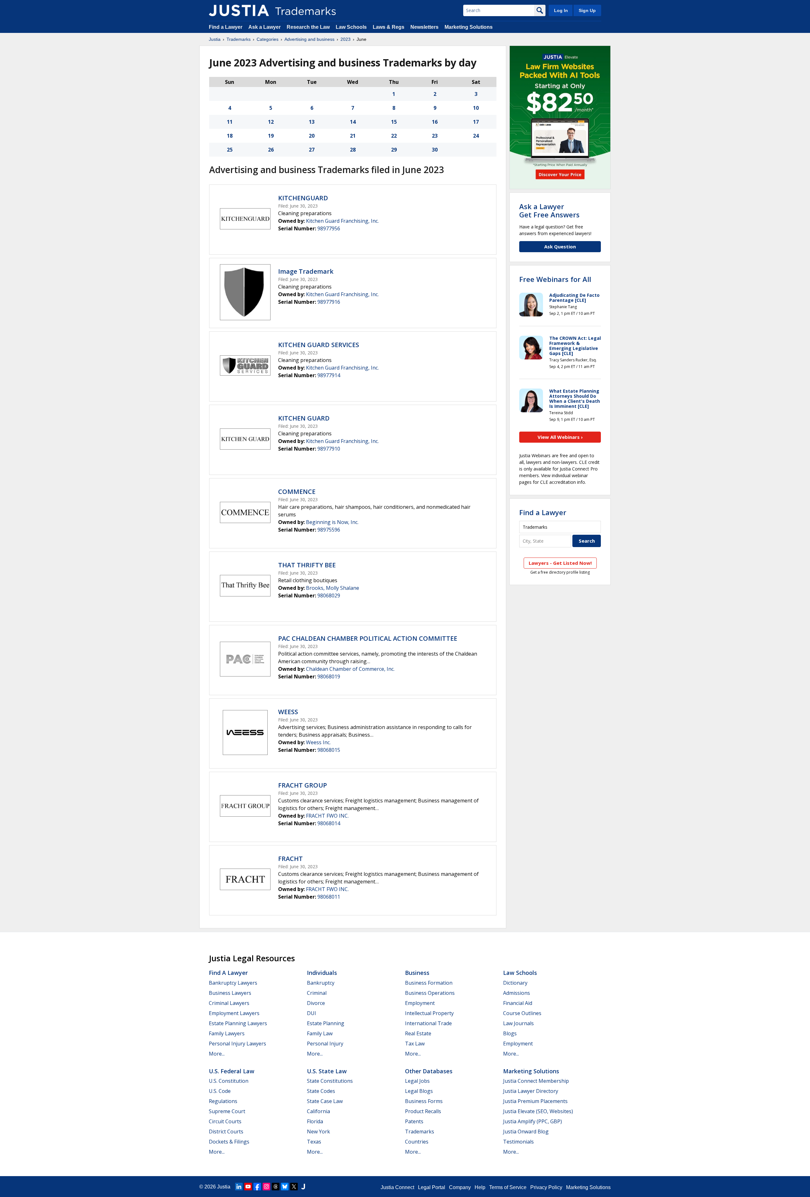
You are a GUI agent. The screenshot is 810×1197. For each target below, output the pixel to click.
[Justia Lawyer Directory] (303, 1186)
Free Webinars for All (555, 279)
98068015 (328, 749)
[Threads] (275, 1186)
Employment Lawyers (234, 1013)
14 (353, 121)
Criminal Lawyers (229, 1003)
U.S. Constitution (228, 1080)
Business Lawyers (230, 992)
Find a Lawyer (225, 27)
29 (394, 149)
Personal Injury (325, 1043)
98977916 (328, 301)
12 (271, 121)
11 (230, 121)
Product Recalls (423, 1111)
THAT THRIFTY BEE (307, 565)
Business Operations (430, 992)
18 (230, 135)
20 (312, 135)
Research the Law (308, 27)
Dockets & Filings (229, 1141)
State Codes (321, 1091)
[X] (294, 1186)
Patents (414, 1121)
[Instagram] (266, 1186)
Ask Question (560, 246)
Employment (420, 1003)
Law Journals (518, 1023)
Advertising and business (309, 39)
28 (353, 149)
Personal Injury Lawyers (237, 1043)
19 (271, 135)
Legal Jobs (417, 1080)
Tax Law (415, 1043)
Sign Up (587, 10)
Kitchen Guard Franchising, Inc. (342, 220)
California (318, 1111)
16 (435, 121)
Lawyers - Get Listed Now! (560, 563)
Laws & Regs (388, 27)
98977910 (328, 448)
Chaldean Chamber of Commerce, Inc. (350, 668)
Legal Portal (431, 1187)
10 (476, 107)
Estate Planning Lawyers (238, 1023)
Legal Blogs (419, 1091)
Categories (267, 39)
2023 (345, 39)
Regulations (223, 1101)
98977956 (328, 228)
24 (476, 135)
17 (476, 121)
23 (435, 135)
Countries (416, 1141)
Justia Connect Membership (536, 1080)
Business (417, 972)
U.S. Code (220, 1091)
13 (312, 121)
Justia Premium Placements (535, 1101)
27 (312, 149)
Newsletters (424, 27)
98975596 (328, 529)
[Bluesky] (285, 1186)
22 (394, 135)
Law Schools (351, 27)
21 (353, 135)
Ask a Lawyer (264, 27)
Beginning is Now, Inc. (332, 522)
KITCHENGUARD (303, 198)
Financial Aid (517, 1003)
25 (230, 149)
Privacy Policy (546, 1187)
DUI (311, 1013)
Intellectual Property (429, 1013)
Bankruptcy (320, 982)
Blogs (510, 1033)
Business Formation (428, 982)
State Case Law (325, 1101)
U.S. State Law (327, 1071)
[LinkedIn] (239, 1186)
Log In (561, 10)
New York (318, 1131)
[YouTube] (248, 1186)
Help (480, 1187)
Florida (315, 1121)
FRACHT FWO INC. (327, 815)
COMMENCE (296, 491)
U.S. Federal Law (231, 1071)
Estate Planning (325, 1023)
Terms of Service (507, 1187)
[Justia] (239, 10)
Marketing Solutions (469, 27)
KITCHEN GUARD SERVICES (318, 344)
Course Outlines (522, 1013)
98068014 (328, 823)
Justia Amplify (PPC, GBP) (532, 1121)
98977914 (328, 375)
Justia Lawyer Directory (530, 1091)
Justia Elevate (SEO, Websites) (538, 1111)
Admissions (516, 992)
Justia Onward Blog (526, 1131)
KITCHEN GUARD (304, 418)
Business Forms (424, 1101)
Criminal (317, 992)
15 (394, 121)
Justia (215, 39)
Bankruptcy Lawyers (233, 982)
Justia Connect (397, 1187)
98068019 (328, 676)
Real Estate (418, 1033)
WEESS (288, 712)
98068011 (328, 896)
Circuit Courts (225, 1121)
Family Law (320, 1033)
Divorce (316, 1003)
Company (460, 1187)
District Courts (226, 1131)
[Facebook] (257, 1186)
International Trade (428, 1023)
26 (271, 149)
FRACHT (290, 858)
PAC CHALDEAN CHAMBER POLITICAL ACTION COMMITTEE (367, 638)
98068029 (328, 595)
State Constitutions (330, 1080)
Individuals (322, 972)
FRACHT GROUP (302, 785)
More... (217, 1053)
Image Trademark (305, 271)
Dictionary (515, 982)
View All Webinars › (560, 437)
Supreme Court (227, 1111)
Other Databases (428, 1071)
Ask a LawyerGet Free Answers (549, 210)
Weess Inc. (318, 742)
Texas (314, 1141)
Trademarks (239, 39)
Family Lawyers (227, 1033)
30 (435, 149)
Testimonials (518, 1141)
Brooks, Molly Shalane (332, 587)
